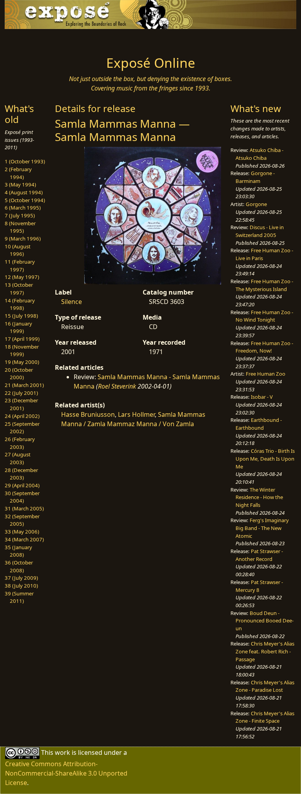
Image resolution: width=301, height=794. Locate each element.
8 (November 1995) (20, 227)
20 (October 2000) (19, 373)
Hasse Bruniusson (88, 414)
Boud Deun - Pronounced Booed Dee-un (265, 621)
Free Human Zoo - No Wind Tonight (264, 316)
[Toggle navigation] (30, 40)
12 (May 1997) (22, 276)
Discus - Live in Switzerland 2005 (260, 231)
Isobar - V (262, 396)
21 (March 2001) (24, 385)
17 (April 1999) (22, 338)
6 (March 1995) (23, 207)
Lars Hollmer (136, 414)
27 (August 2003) (18, 458)
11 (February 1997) (20, 265)
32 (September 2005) (22, 520)
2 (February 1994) (18, 173)
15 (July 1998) (21, 315)
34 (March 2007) (24, 539)
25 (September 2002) (22, 427)
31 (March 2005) (24, 508)
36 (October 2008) (19, 566)
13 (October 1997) (19, 288)
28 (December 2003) (21, 474)
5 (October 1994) (25, 200)
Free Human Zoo (265, 373)
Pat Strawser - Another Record (259, 555)
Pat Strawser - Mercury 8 (259, 586)
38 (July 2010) (21, 585)
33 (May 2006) (22, 531)
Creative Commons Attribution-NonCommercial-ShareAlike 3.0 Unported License (66, 773)
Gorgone (256, 204)
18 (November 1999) (22, 350)
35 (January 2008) (18, 551)
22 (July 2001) (21, 392)
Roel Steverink (117, 386)
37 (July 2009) (21, 577)
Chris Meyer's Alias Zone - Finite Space (265, 717)
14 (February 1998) (20, 304)
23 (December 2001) (21, 404)
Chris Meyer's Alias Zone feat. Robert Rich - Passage (265, 651)
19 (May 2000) (22, 361)
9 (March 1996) (23, 238)
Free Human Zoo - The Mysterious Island (264, 285)
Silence (71, 301)
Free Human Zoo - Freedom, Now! (264, 347)
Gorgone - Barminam (255, 177)
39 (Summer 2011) (19, 597)
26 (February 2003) (20, 443)
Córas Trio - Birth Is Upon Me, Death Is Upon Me (265, 458)
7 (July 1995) (20, 215)
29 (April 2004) (22, 485)
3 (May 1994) (20, 184)
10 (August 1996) (18, 250)
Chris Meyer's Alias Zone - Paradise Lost (265, 686)
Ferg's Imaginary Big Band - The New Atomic (262, 528)
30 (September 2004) (22, 497)
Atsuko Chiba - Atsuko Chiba (259, 154)
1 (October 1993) (25, 161)
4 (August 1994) (24, 192)
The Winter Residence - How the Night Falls (259, 497)
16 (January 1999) (18, 327)
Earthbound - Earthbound (259, 423)
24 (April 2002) (22, 416)
